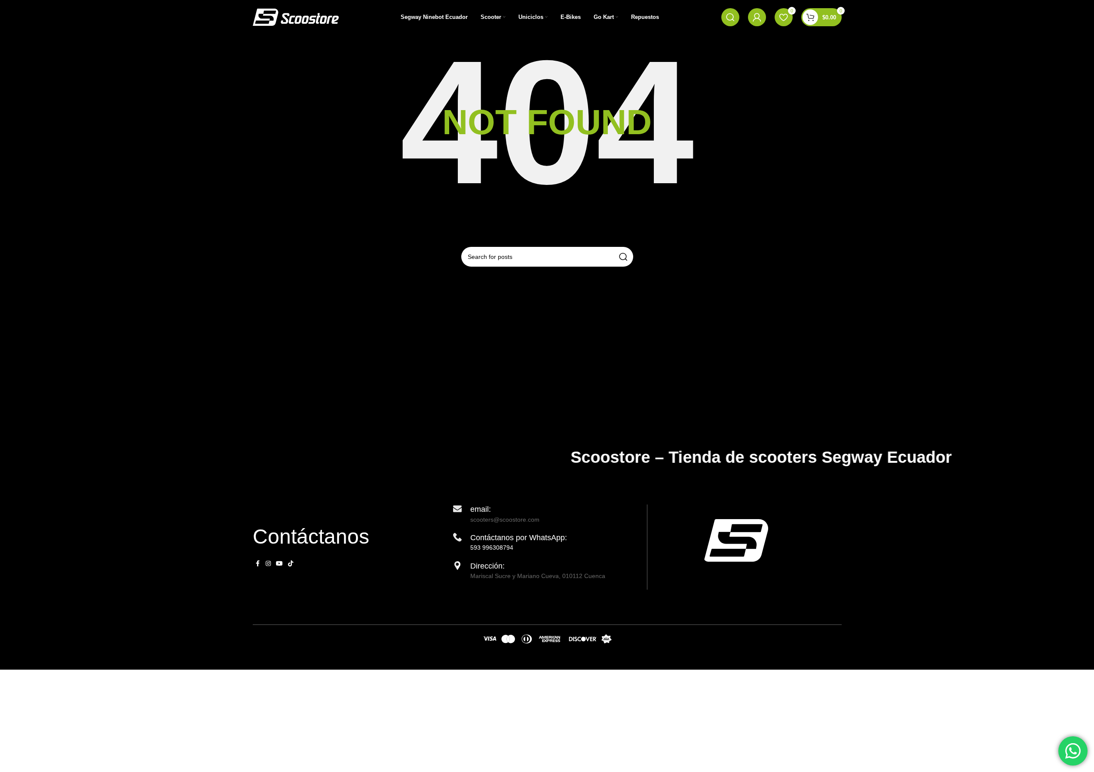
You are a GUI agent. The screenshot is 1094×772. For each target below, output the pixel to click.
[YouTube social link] (279, 563)
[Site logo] (296, 16)
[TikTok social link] (290, 563)
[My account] (757, 17)
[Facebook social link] (258, 563)
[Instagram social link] (268, 563)
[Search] (730, 17)
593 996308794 (491, 547)
